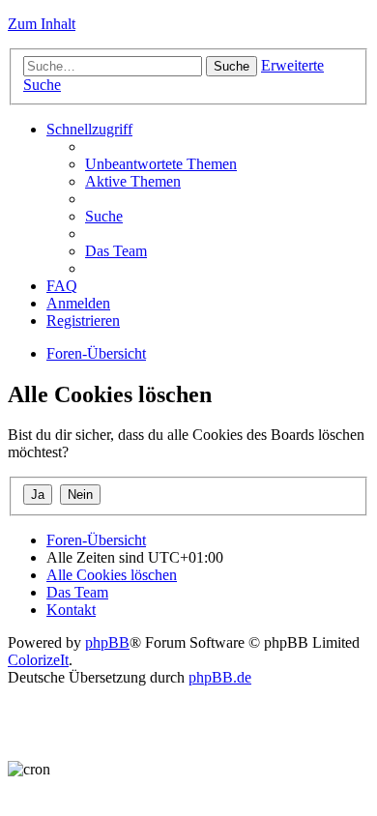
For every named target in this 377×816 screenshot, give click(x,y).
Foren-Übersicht (96, 353)
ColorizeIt (38, 660)
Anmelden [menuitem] (78, 303)
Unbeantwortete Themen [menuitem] (161, 164)
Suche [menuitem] (104, 216)
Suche (231, 66)
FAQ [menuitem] (61, 285)
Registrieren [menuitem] (83, 320)
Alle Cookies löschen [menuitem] (111, 575)
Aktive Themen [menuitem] (133, 181)
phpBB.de (219, 677)
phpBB (107, 642)
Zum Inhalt (41, 23)
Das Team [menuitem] (116, 251)
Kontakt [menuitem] (71, 609)
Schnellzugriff (89, 129)
